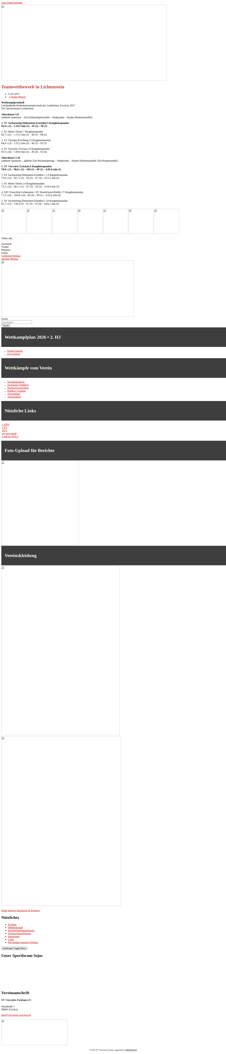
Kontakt (12, 924)
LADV (6, 424)
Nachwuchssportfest (17, 387)
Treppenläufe (14, 396)
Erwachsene (13, 354)
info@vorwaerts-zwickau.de (16, 1015)
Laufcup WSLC (10, 436)
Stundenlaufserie (16, 382)
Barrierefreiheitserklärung (21, 930)
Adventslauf (13, 393)
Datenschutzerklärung (19, 933)
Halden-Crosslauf (16, 390)
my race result (9, 433)
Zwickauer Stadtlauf (17, 384)
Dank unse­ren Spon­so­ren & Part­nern (20, 910)
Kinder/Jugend (15, 351)
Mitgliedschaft (15, 927)
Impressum (13, 936)
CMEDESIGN (131, 1050)
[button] (113, 244)
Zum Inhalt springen (12, 2)
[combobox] (16, 322)
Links (11, 939)
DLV (4, 430)
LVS (4, 427)
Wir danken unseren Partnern (23, 942)
